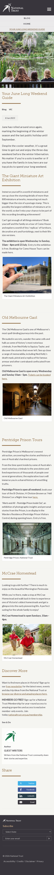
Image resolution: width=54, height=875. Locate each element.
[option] (27, 60)
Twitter (31, 783)
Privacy (40, 861)
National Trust (14, 7)
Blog (27, 18)
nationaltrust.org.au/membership (25, 714)
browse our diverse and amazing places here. (24, 693)
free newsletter (14, 686)
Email (32, 802)
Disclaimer (30, 861)
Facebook (30, 789)
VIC (10, 109)
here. (35, 497)
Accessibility (9, 861)
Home (27, 23)
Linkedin (31, 796)
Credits (20, 861)
